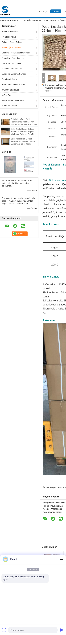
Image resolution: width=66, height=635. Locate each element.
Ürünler (55, 11)
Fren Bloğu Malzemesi (31, 20)
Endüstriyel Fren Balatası (13, 58)
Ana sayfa (43, 11)
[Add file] (4, 629)
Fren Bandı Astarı (9, 79)
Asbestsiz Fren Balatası (12, 69)
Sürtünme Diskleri (9, 106)
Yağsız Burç (7, 95)
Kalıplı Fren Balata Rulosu (13, 100)
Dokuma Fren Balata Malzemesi (16, 53)
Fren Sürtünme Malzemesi (13, 84)
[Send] (61, 629)
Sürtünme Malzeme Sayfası (14, 74)
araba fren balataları (10, 90)
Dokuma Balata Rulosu (12, 42)
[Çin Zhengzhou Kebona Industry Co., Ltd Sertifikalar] (9, 164)
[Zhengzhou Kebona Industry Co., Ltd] (43, 78)
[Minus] (61, 559)
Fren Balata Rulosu (10, 31)
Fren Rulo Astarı (9, 37)
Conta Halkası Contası (11, 63)
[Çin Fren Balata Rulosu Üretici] (6, 11)
